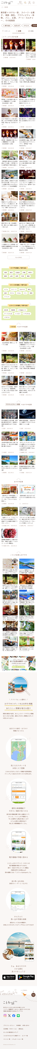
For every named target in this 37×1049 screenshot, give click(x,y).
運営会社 (21, 1029)
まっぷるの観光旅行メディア (10, 1032)
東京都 (6, 7)
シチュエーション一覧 (17, 1039)
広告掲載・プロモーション (10, 1029)
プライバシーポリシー (9, 1025)
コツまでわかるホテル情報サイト (11, 1035)
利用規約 (18, 1025)
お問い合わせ (25, 1025)
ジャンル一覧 (6, 1039)
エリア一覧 (25, 1035)
